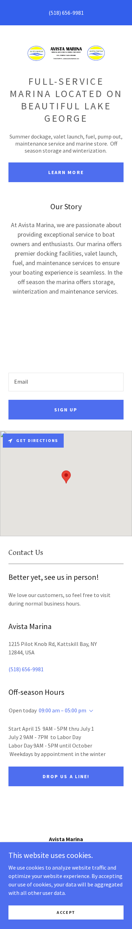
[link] (66, 53)
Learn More (65, 172)
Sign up (65, 409)
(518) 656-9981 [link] (66, 12)
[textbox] (66, 382)
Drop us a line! (66, 776)
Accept (66, 912)
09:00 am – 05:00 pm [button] (62, 710)
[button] (90, 711)
